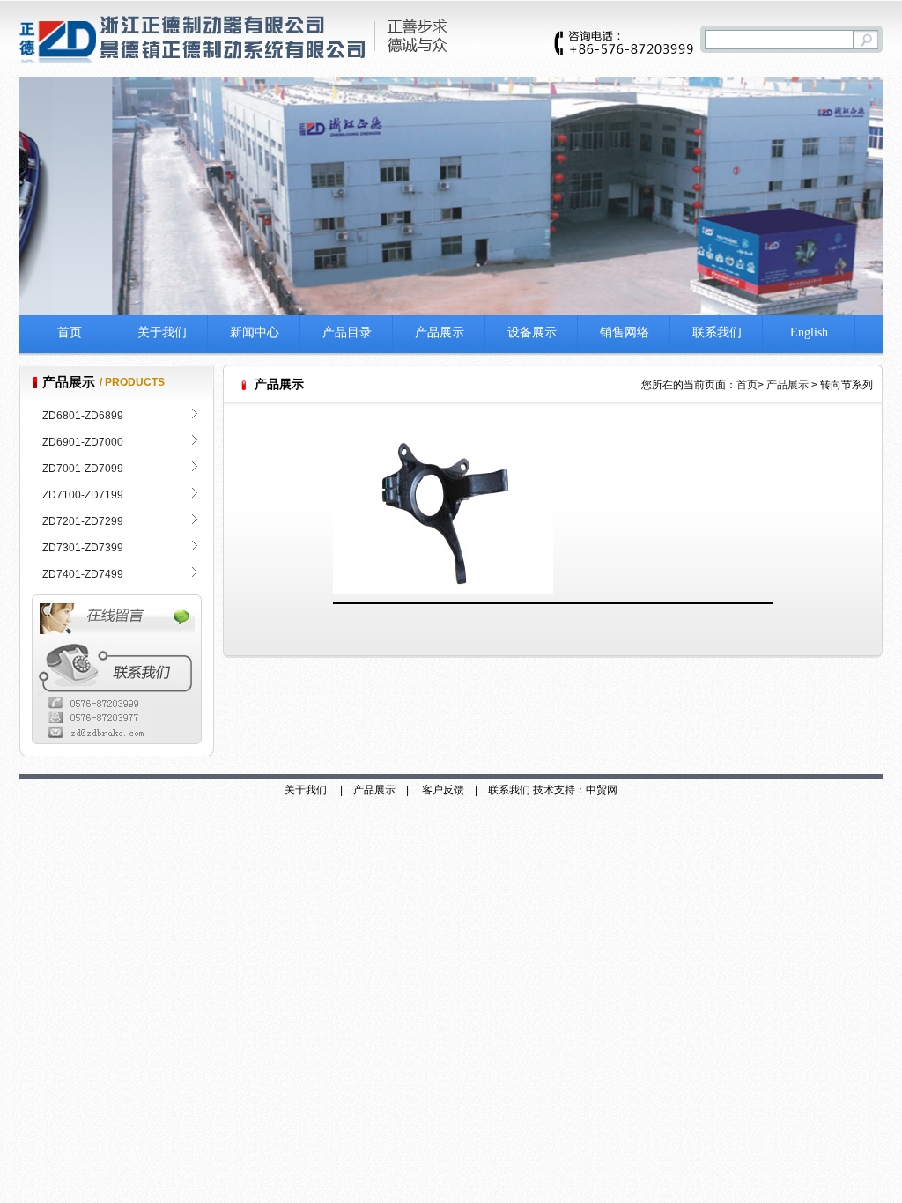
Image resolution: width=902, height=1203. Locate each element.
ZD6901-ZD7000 (82, 442)
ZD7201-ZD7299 (82, 521)
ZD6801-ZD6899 (82, 416)
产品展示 (439, 332)
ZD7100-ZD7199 (82, 495)
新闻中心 (254, 332)
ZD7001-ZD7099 (82, 468)
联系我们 (717, 332)
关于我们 (162, 332)
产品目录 (347, 332)
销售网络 (624, 332)
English (809, 332)
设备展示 (532, 332)
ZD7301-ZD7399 (82, 548)
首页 (69, 332)
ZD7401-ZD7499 (82, 574)
